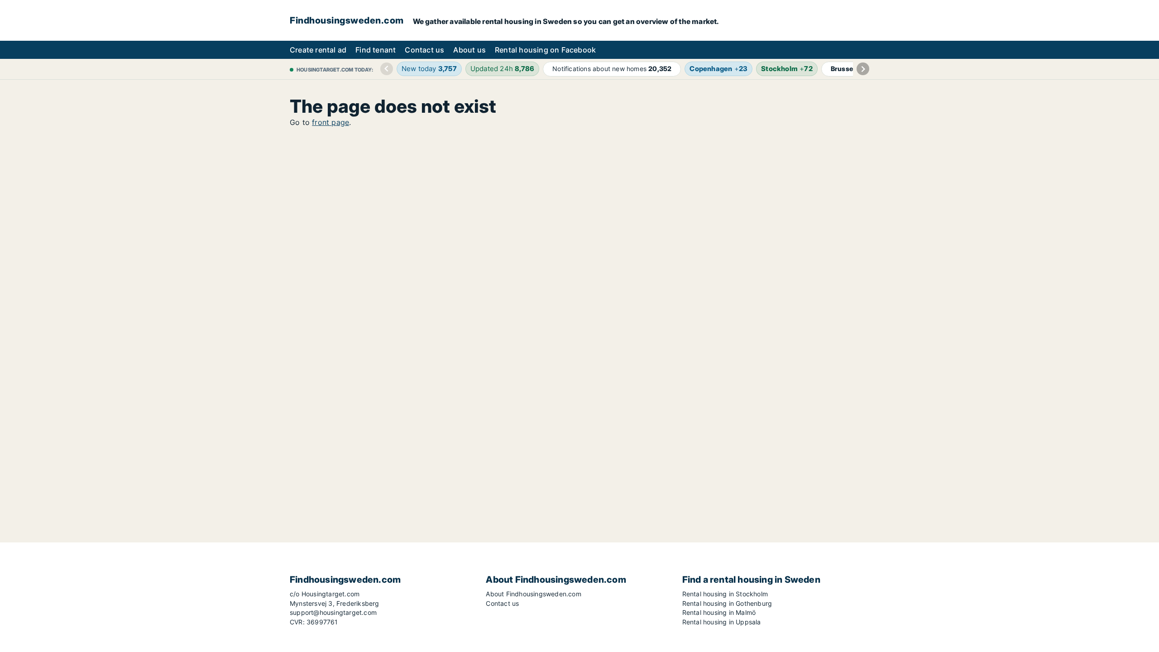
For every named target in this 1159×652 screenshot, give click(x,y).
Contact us (424, 49)
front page (330, 122)
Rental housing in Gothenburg (727, 603)
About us (469, 49)
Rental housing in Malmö (719, 612)
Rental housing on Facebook (545, 49)
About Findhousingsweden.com (533, 594)
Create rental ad (318, 49)
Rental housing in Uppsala (721, 622)
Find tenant (375, 49)
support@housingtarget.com (333, 612)
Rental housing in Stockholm (725, 594)
